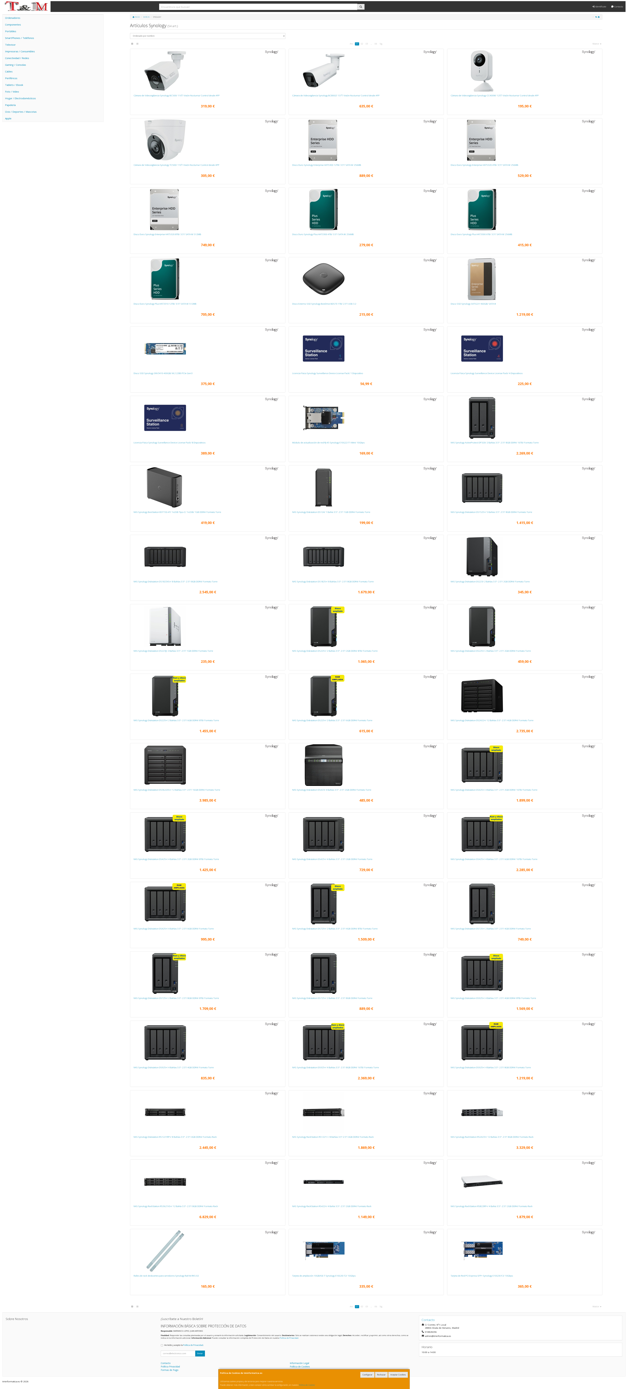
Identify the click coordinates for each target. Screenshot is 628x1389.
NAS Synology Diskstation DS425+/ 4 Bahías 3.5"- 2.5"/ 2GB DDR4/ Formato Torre (332, 859)
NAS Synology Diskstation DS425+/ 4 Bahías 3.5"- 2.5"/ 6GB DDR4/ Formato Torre (174, 928)
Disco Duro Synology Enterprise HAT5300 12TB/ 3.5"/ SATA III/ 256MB (326, 164)
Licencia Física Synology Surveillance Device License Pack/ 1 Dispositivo (327, 373)
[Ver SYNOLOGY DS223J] (208, 626)
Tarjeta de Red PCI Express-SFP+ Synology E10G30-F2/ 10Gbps (482, 1275)
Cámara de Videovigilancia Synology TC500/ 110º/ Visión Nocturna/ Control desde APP (176, 164)
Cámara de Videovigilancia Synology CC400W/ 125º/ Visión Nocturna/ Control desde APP (495, 95)
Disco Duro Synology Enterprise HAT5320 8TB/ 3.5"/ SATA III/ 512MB (167, 234)
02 (362, 43)
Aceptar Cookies (398, 1374)
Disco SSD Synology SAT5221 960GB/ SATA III (473, 303)
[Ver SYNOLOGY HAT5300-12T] (366, 140)
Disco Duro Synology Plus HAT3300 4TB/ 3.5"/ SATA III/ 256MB (323, 234)
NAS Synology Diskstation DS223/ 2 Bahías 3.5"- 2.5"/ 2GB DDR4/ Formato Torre (490, 581)
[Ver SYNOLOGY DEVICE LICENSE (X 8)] (208, 418)
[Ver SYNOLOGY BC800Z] (366, 71)
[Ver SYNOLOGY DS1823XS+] (208, 557)
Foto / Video (12, 91)
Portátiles (10, 31)
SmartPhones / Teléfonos (19, 38)
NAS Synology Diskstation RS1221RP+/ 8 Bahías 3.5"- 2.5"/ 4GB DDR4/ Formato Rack (175, 1136)
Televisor (10, 44)
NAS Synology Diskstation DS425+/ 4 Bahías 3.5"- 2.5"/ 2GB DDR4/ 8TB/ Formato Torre (176, 859)
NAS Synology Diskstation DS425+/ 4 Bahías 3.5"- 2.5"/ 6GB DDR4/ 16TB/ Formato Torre (494, 859)
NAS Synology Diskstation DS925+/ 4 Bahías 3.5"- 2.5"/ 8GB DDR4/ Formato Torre (491, 1067)
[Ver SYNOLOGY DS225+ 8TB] (366, 626)
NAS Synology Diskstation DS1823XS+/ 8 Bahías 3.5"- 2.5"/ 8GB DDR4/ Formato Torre (176, 581)
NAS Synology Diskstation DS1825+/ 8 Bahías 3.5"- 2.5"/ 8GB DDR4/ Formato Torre (333, 581)
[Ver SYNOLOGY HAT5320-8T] (208, 210)
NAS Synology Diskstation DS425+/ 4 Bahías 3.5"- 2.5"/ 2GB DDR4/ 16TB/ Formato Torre (494, 789)
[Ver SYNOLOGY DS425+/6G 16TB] (525, 834)
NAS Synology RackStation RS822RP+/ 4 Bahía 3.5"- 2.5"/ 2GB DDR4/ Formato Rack (491, 1206)
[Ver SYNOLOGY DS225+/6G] (366, 696)
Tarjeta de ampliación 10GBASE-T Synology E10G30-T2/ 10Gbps (324, 1275)
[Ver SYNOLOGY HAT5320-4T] (525, 140)
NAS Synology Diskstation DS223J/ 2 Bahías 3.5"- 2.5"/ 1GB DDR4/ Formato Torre (173, 650)
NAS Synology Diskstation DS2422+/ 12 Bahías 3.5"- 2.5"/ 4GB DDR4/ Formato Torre (492, 720)
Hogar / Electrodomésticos (20, 98)
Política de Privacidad (289, 1338)
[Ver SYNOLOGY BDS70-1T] (366, 279)
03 (367, 43)
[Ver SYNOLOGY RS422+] (366, 1181)
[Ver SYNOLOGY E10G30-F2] (525, 1251)
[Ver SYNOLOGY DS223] (525, 557)
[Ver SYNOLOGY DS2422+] (525, 696)
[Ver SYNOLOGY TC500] (208, 140)
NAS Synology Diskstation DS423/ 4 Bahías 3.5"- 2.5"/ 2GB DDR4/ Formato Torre (331, 789)
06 (376, 43)
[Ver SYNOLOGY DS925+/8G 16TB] (366, 1043)
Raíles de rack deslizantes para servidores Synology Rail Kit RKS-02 (166, 1275)
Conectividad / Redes (17, 58)
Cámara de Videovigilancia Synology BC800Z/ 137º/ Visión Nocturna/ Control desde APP (336, 95)
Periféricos (11, 78)
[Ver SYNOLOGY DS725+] (525, 904)
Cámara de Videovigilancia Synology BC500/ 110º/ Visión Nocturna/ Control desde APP (177, 95)
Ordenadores (12, 17)
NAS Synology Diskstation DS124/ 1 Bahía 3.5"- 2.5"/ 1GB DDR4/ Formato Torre (331, 512)
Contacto (618, 6)
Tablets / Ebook (14, 84)
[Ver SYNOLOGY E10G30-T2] (366, 1251)
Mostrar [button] (596, 43)
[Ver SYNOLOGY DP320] (525, 418)
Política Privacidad (170, 1366)
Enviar (200, 1353)
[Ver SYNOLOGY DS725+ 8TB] (366, 904)
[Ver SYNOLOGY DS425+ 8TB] (208, 834)
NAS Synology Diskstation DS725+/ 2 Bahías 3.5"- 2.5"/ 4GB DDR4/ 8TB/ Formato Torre (335, 928)
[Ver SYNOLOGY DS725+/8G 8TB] (208, 973)
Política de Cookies (307, 1385)
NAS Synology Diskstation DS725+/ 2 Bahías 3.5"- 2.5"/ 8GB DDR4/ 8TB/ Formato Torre (176, 998)
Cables (9, 71)
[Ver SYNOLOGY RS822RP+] (525, 1181)
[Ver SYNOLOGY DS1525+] (525, 487)
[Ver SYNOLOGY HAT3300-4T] (366, 210)
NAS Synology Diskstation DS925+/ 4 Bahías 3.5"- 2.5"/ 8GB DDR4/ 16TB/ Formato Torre (335, 1067)
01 (357, 43)
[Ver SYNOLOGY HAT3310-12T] (208, 279)
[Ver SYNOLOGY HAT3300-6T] (525, 210)
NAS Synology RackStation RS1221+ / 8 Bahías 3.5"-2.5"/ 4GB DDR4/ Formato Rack (333, 1136)
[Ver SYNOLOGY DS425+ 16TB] (525, 765)
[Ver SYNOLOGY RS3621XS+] (208, 1181)
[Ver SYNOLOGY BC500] (208, 71)
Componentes (13, 24)
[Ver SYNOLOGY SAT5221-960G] (525, 279)
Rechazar (381, 1374)
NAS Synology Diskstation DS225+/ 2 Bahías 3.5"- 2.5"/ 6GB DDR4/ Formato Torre (332, 720)
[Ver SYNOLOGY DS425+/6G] (208, 904)
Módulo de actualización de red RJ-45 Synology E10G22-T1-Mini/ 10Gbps (328, 442)
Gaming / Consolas (15, 64)
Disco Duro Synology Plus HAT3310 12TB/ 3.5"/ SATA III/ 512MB (165, 303)
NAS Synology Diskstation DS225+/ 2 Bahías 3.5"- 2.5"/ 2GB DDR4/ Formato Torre (491, 650)
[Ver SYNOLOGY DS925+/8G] (525, 1043)
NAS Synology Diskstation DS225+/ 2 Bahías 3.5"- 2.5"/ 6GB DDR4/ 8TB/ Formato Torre (176, 720)
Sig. (381, 43)
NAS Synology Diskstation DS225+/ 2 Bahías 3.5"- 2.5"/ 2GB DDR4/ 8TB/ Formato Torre (335, 650)
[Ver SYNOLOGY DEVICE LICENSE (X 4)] (525, 348)
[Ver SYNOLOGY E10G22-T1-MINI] (366, 418)
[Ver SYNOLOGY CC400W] (525, 71)
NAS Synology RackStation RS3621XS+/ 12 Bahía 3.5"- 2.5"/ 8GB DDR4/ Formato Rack (176, 1206)
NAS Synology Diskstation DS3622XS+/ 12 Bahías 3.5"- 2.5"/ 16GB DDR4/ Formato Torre (177, 789)
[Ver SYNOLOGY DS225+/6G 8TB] (208, 696)
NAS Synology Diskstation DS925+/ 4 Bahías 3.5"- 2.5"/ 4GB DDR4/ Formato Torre (174, 1067)
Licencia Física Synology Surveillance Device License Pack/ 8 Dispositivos (169, 442)
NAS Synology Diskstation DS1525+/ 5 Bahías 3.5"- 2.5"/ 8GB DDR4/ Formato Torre (491, 512)
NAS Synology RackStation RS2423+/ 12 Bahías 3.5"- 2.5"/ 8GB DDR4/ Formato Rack (492, 1136)
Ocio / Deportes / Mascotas (21, 111)
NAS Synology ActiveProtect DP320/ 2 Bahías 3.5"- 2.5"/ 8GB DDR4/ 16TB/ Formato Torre (495, 442)
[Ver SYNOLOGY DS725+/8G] (366, 973)
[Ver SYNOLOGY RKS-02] (208, 1251)
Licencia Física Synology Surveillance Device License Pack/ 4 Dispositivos (487, 373)
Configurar (367, 1374)
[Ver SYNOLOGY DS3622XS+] (208, 765)
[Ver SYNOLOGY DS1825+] (366, 557)
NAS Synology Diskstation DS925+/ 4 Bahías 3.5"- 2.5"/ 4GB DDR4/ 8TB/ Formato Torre (493, 998)
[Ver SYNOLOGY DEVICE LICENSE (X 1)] (366, 348)
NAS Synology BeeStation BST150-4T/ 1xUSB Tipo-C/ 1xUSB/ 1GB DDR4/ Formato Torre (177, 512)
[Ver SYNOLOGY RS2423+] (525, 1112)
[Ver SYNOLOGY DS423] (366, 765)
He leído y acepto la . (184, 1345)
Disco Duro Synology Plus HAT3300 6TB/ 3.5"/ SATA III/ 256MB (481, 234)
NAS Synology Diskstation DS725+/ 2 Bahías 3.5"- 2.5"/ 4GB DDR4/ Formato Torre (491, 928)
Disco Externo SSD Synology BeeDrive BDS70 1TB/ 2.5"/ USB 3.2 (324, 303)
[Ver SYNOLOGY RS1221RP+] (208, 1112)
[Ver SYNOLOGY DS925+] (208, 1043)
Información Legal (299, 1363)
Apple (8, 118)
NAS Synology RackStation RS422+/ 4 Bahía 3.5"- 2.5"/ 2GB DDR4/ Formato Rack (331, 1206)
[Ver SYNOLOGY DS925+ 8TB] (525, 973)
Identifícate (600, 6)
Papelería (10, 105)
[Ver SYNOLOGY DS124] (366, 487)
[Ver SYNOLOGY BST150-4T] (208, 487)
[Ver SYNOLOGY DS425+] (366, 834)
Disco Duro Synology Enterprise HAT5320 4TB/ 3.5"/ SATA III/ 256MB (484, 164)
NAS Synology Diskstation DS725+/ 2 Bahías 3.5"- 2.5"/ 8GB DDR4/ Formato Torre (332, 998)
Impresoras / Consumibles (20, 51)
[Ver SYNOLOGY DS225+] (525, 626)
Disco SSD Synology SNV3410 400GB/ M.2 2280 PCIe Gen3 (163, 373)
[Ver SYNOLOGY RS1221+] (366, 1112)
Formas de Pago (169, 1370)
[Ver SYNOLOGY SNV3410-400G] (208, 348)
